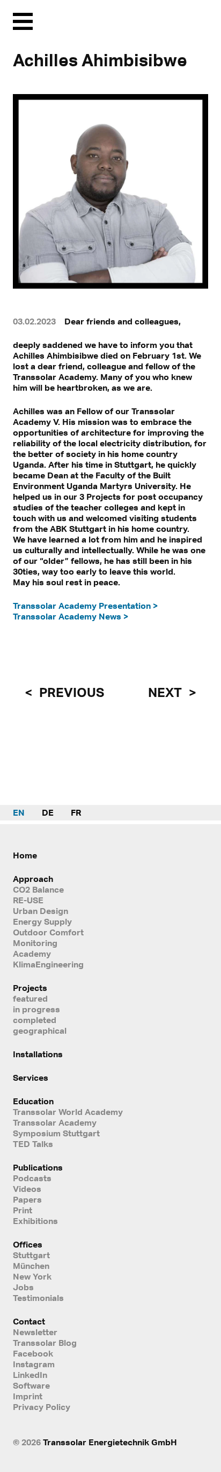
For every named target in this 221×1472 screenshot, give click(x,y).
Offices (27, 1244)
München (31, 1265)
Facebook (33, 1353)
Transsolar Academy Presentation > (85, 605)
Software (31, 1385)
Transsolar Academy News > (70, 616)
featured (30, 998)
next (166, 692)
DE (48, 812)
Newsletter (35, 1332)
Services (30, 1077)
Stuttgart (31, 1255)
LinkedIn (30, 1374)
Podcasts (32, 1178)
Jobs (23, 1287)
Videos (27, 1188)
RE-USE (28, 900)
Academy (32, 953)
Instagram (34, 1364)
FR (76, 812)
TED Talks (33, 1143)
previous (70, 692)
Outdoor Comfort (48, 932)
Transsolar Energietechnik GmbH (110, 1442)
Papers (27, 1199)
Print (22, 1210)
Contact (29, 1321)
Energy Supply (42, 921)
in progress (36, 1009)
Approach (33, 878)
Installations (38, 1054)
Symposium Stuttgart (56, 1133)
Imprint (27, 1396)
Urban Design (40, 910)
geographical (40, 1030)
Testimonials (38, 1297)
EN (19, 812)
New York (32, 1276)
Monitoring (35, 943)
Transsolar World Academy (68, 1111)
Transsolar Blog (45, 1342)
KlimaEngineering (48, 964)
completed (34, 1019)
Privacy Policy (41, 1406)
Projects (30, 987)
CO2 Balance (38, 889)
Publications (38, 1167)
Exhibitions (35, 1220)
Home (25, 855)
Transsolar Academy (55, 1122)
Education (33, 1101)
